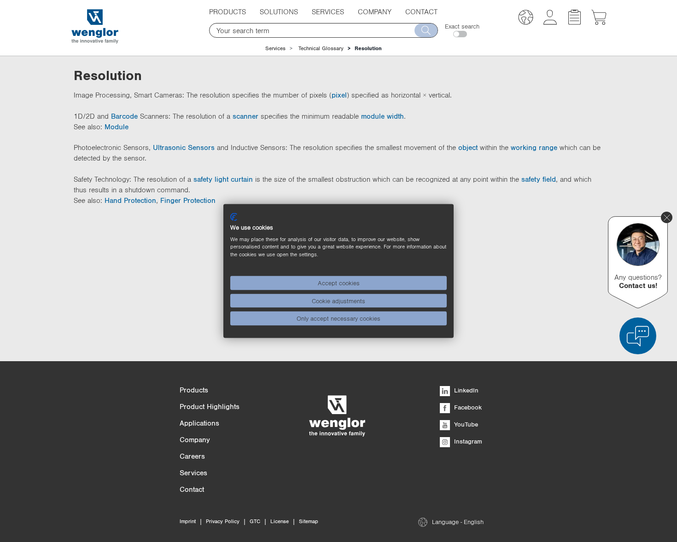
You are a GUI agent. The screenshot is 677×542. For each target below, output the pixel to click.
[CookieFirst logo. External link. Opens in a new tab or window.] (233, 217)
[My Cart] (599, 22)
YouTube (465, 424)
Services (275, 48)
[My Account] (550, 22)
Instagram (467, 441)
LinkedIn (465, 390)
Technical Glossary (321, 48)
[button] (526, 19)
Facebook (467, 407)
